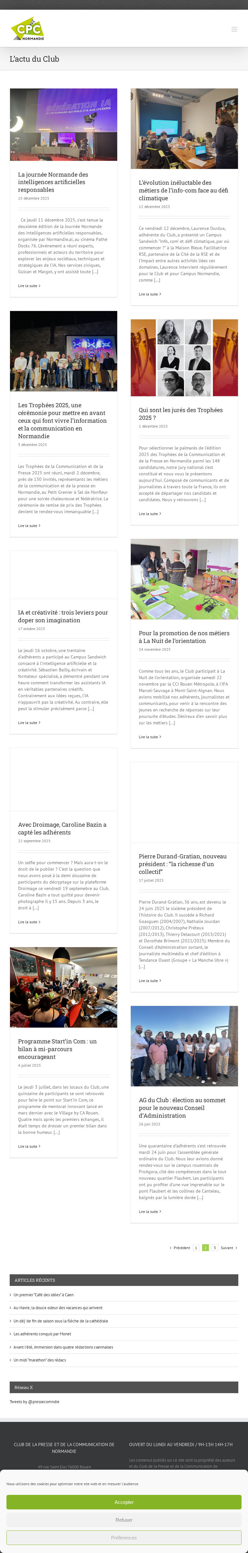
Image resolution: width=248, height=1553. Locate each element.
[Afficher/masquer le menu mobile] (235, 29)
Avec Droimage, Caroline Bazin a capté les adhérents (62, 828)
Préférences (124, 1537)
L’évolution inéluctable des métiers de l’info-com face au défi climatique (183, 190)
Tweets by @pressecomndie (34, 1401)
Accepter (124, 1502)
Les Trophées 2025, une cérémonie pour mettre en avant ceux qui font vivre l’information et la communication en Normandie (62, 420)
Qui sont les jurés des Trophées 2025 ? (181, 413)
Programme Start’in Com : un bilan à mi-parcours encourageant (57, 1049)
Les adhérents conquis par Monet (42, 1334)
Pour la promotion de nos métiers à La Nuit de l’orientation (184, 637)
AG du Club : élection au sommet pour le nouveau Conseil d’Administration (182, 1107)
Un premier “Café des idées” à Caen (44, 1295)
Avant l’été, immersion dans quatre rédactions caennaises (63, 1347)
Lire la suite (27, 285)
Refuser (124, 1520)
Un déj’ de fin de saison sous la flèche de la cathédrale (61, 1321)
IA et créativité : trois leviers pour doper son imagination (63, 616)
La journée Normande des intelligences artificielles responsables (53, 182)
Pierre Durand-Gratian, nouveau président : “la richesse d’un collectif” (183, 863)
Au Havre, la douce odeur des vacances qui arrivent (58, 1307)
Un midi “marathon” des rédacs (40, 1360)
